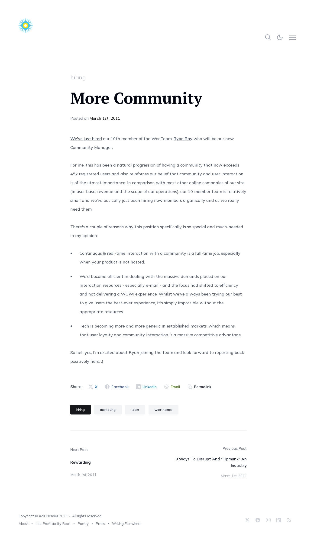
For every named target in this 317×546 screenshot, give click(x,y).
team (135, 410)
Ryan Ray (183, 138)
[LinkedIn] (278, 520)
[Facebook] (257, 520)
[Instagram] (268, 520)
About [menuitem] (24, 523)
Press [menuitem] (100, 523)
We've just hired (86, 138)
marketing (108, 410)
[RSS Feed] (288, 520)
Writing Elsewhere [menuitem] (127, 523)
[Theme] (280, 37)
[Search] (267, 37)
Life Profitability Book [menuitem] (53, 523)
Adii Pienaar (48, 516)
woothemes (163, 410)
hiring (78, 77)
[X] (247, 520)
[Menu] (293, 37)
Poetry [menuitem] (83, 523)
